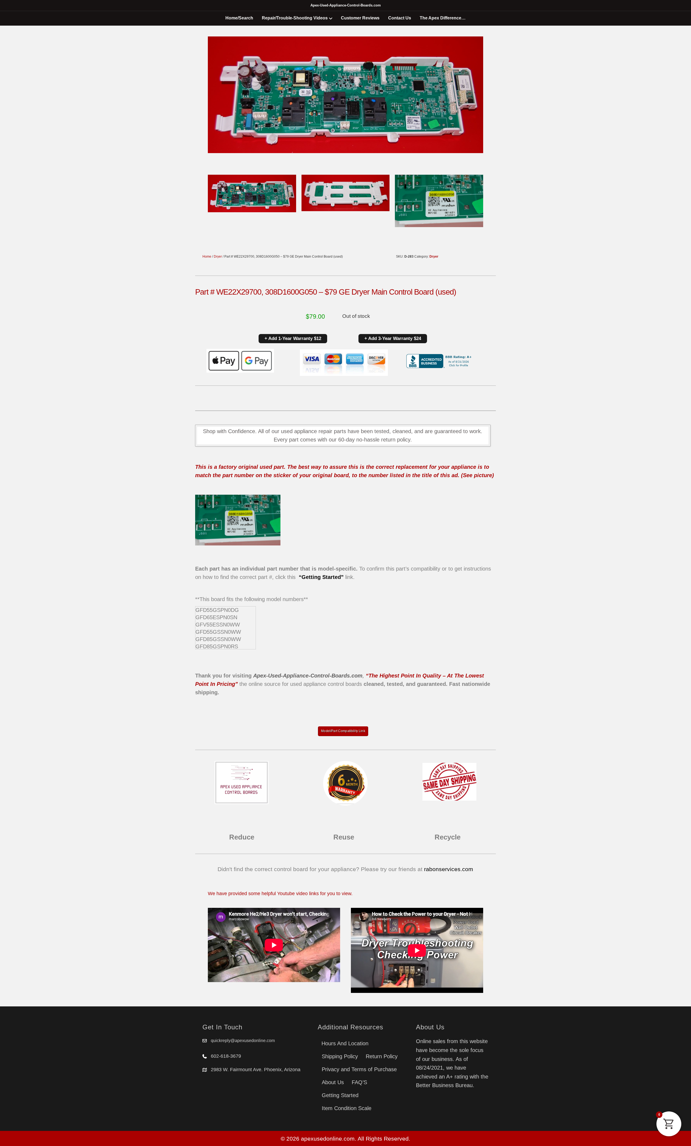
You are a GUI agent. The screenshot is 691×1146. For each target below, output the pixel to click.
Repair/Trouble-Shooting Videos (295, 18)
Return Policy (382, 1056)
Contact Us (399, 18)
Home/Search (239, 18)
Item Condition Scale (346, 1108)
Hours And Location (344, 1043)
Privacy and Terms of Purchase (359, 1069)
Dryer (218, 256)
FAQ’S (359, 1082)
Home (206, 256)
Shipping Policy (340, 1056)
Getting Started (340, 1095)
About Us (333, 1082)
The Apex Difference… (443, 18)
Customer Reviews (360, 18)
